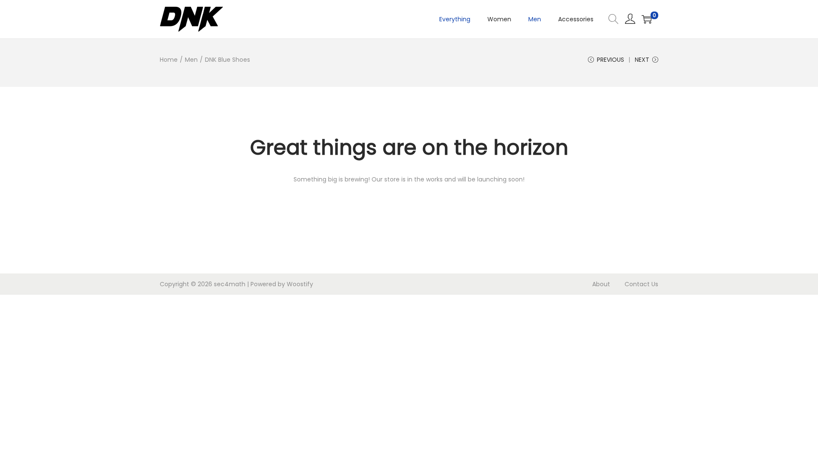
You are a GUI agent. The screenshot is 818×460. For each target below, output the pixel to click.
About (601, 284)
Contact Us (641, 284)
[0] (647, 19)
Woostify (300, 284)
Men (191, 59)
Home (169, 59)
